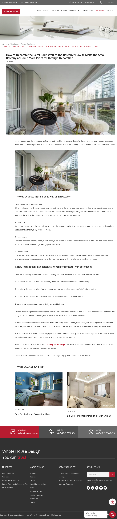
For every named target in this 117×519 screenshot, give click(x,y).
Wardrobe (6, 477)
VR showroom (75, 2)
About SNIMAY (88, 10)
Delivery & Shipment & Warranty (70, 480)
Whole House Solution (10, 480)
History (33, 473)
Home (39, 10)
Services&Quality (75, 10)
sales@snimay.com (27, 433)
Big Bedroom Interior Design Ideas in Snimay (89, 416)
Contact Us (110, 10)
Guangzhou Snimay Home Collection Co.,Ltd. (27, 515)
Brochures (34, 499)
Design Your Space (28, 44)
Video (32, 502)
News (32, 488)
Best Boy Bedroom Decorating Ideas (32, 414)
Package (61, 477)
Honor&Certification (37, 491)
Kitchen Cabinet (8, 473)
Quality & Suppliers (65, 484)
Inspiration (100, 10)
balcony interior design (56, 345)
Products (46, 10)
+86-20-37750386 (10, 2)
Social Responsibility (38, 484)
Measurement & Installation (68, 473)
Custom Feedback (36, 495)
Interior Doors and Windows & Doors (15, 484)
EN (112, 2)
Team (32, 480)
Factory (33, 477)
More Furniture (7, 488)
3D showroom (89, 2)
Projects (55, 10)
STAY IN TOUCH (93, 467)
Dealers (64, 10)
